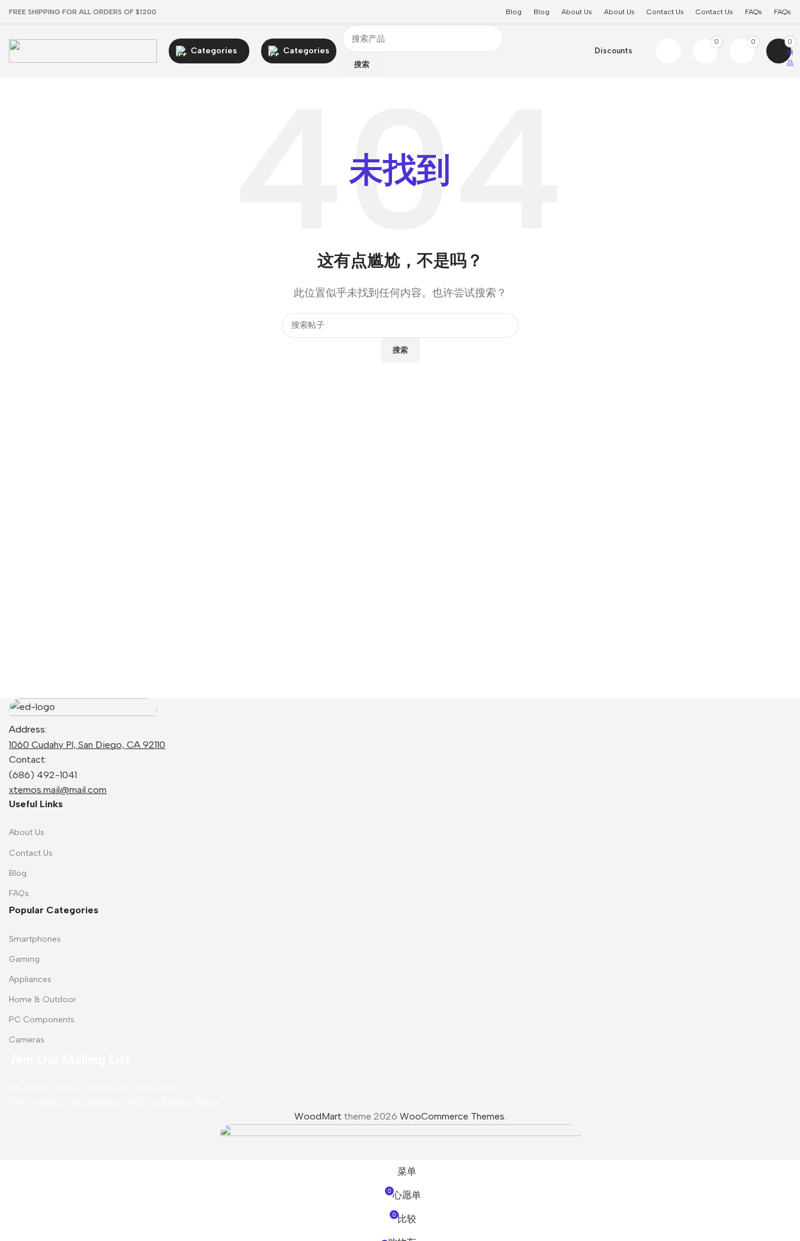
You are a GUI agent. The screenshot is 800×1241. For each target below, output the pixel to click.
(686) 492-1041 (43, 775)
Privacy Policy (191, 1101)
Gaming (24, 959)
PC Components (42, 1020)
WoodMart (318, 1116)
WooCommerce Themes (452, 1116)
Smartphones (35, 939)
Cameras (26, 1040)
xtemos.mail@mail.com (58, 789)
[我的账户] (668, 51)
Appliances (30, 979)
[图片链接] (83, 709)
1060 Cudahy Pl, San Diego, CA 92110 (87, 744)
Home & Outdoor (42, 999)
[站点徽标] (83, 50)
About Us (26, 832)
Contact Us (31, 853)
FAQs (19, 893)
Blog (18, 873)
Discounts (613, 50)
